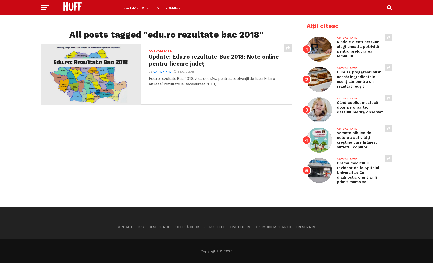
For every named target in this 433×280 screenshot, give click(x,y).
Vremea (172, 8)
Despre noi (158, 227)
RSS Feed (217, 227)
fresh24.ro (306, 227)
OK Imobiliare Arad (273, 227)
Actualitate (136, 8)
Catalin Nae (162, 71)
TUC (140, 227)
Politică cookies (189, 227)
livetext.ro (240, 227)
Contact (125, 227)
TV (157, 8)
